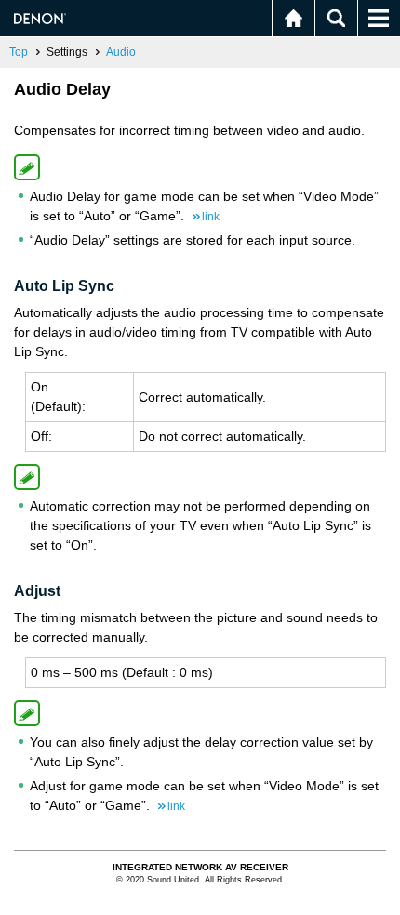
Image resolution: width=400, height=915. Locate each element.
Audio (121, 52)
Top (18, 52)
